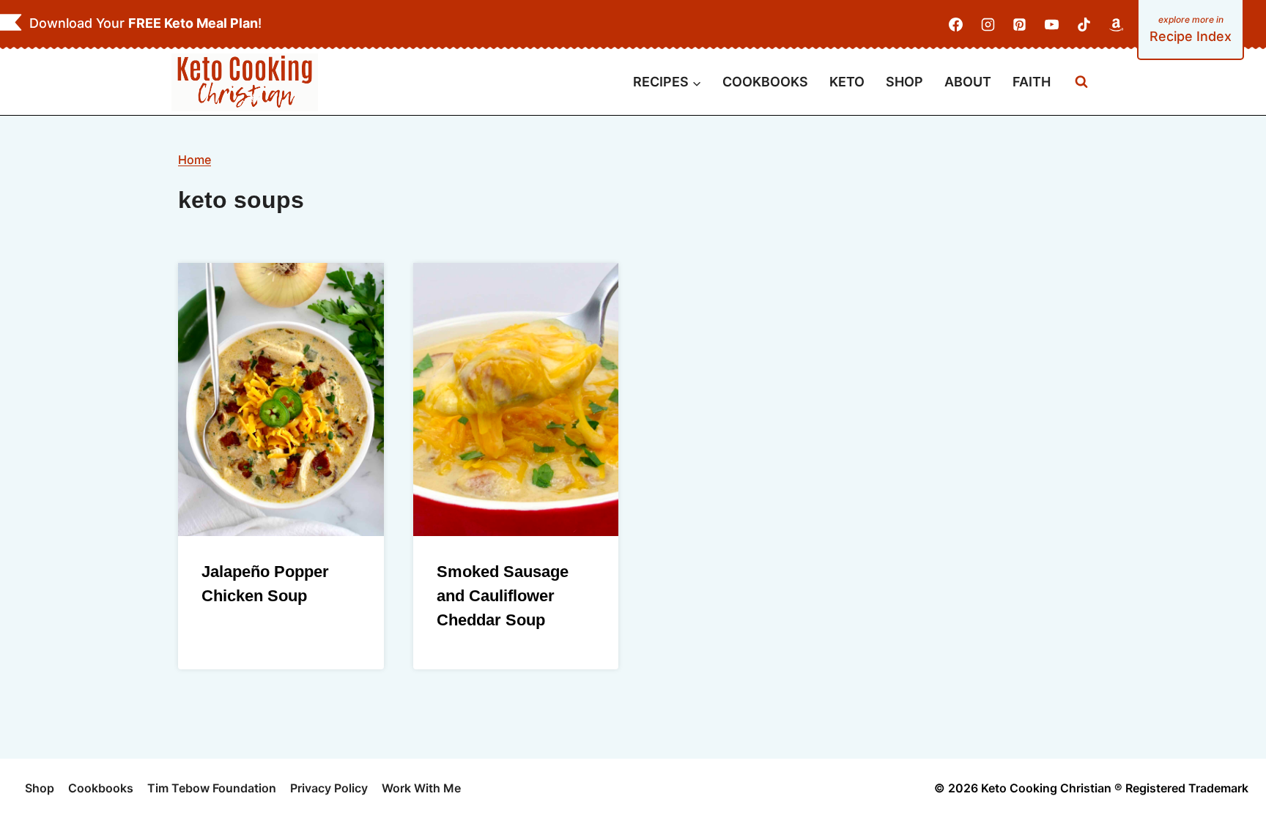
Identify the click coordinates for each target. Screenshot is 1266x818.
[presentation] (281, 399)
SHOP (904, 81)
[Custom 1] (1116, 25)
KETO (847, 81)
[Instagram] (988, 25)
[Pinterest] (1020, 25)
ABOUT (967, 81)
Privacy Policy (329, 788)
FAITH (1032, 81)
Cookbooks (100, 788)
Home (194, 159)
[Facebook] (956, 25)
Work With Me (421, 788)
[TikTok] (1083, 25)
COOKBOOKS (765, 81)
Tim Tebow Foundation (211, 788)
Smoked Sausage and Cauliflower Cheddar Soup (503, 595)
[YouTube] (1052, 25)
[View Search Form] (1081, 82)
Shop (39, 788)
